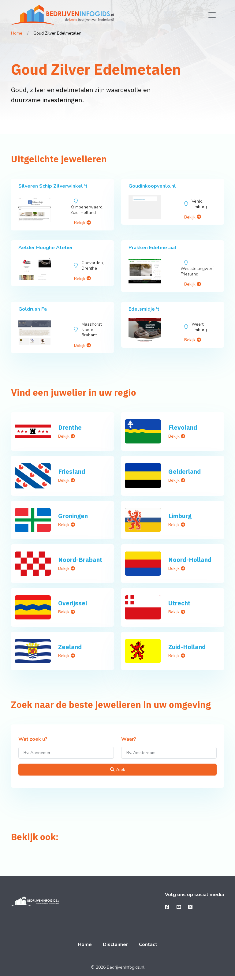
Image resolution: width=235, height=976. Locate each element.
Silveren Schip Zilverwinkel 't (53, 186)
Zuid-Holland (187, 647)
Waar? (128, 739)
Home (16, 33)
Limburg (180, 516)
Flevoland (182, 427)
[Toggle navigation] (212, 15)
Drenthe (70, 427)
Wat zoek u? (32, 739)
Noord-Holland (189, 559)
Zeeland (70, 647)
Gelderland (184, 471)
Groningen (73, 516)
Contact (148, 944)
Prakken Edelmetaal (153, 247)
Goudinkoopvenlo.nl (152, 186)
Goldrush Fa (32, 309)
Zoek (119, 769)
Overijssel (72, 603)
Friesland (71, 471)
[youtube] (179, 907)
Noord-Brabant (80, 559)
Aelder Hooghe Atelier (45, 247)
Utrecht (179, 603)
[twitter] (190, 907)
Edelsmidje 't (144, 309)
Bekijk (80, 223)
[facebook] (167, 907)
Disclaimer (115, 944)
